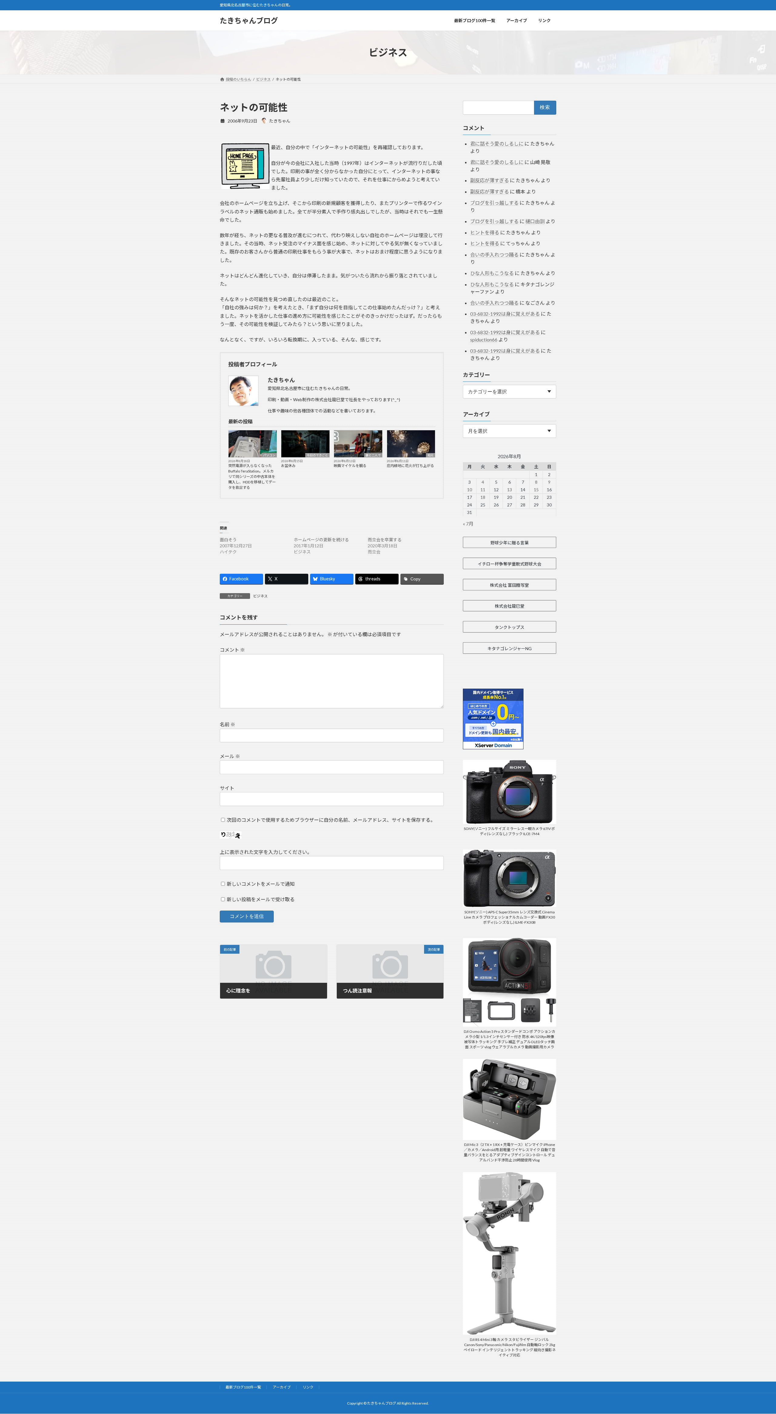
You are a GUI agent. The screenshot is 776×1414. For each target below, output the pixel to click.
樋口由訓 (535, 221)
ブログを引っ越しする (494, 203)
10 (469, 489)
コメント (232, 650)
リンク (308, 1387)
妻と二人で (373, 455)
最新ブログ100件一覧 (243, 1387)
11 (482, 489)
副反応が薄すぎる (489, 180)
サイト (227, 788)
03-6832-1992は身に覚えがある (505, 314)
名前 (227, 724)
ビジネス (260, 596)
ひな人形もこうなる (492, 273)
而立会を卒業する (385, 539)
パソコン (269, 455)
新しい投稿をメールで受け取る (261, 899)
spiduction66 (483, 339)
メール (230, 756)
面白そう (228, 539)
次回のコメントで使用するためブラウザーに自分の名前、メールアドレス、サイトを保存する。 (331, 820)
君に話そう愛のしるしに (496, 143)
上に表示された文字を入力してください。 (266, 852)
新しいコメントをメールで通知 (261, 884)
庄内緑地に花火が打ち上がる (410, 465)
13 (509, 489)
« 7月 (468, 523)
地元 (430, 455)
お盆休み (288, 465)
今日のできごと (317, 455)
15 (536, 489)
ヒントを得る (484, 232)
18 (482, 497)
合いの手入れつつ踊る (494, 254)
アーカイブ (282, 1387)
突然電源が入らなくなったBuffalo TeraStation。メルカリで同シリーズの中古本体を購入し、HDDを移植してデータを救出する (252, 476)
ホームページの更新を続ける (321, 539)
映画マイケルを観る (350, 465)
